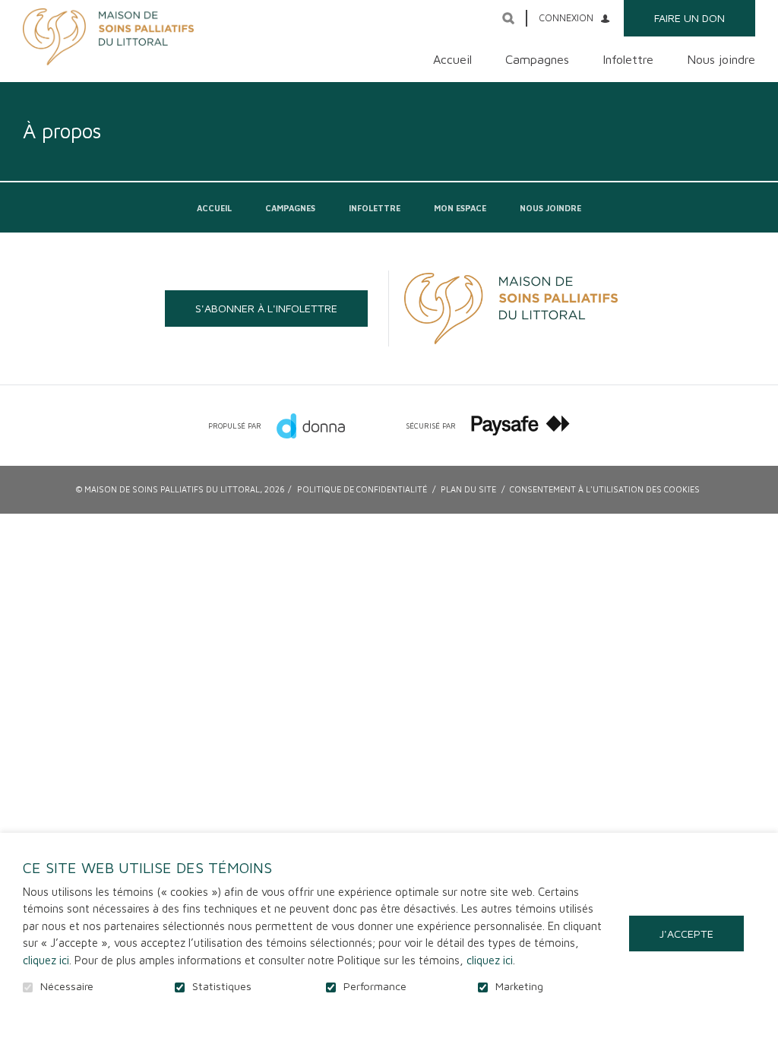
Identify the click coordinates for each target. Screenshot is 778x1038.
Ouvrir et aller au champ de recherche (508, 18)
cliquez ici (46, 960)
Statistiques (221, 986)
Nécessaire (66, 986)
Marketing (519, 986)
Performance (374, 986)
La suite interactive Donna (311, 425)
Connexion (566, 18)
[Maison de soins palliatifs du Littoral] (108, 36)
